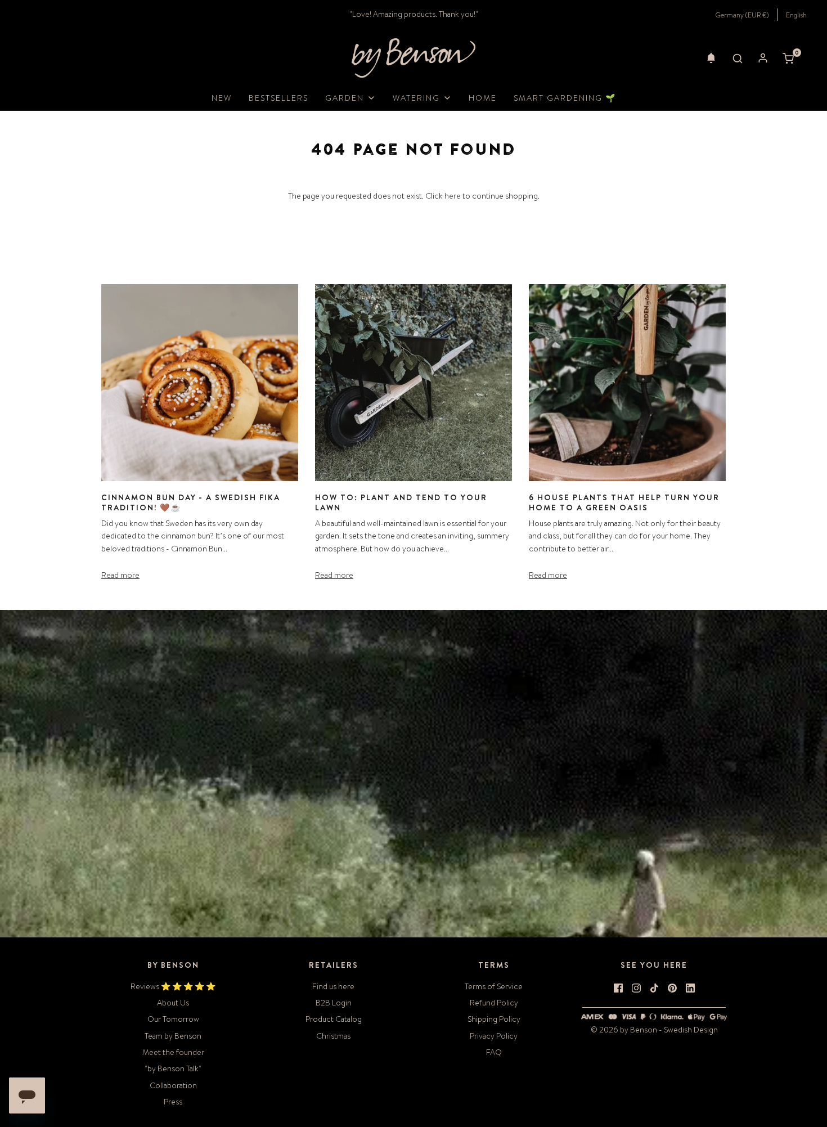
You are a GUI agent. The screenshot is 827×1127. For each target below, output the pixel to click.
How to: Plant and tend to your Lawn (401, 502)
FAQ (494, 1052)
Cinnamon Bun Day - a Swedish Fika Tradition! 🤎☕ (190, 502)
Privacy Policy (494, 1035)
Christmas (333, 1035)
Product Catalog (333, 1019)
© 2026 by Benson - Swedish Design (654, 1029)
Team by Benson (173, 1035)
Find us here (333, 986)
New (222, 98)
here (452, 195)
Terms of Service (494, 986)
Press (173, 1101)
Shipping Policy (494, 1019)
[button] (711, 58)
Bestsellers (278, 98)
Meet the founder (173, 1052)
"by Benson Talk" (173, 1068)
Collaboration (173, 1085)
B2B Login (334, 1002)
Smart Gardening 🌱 (565, 98)
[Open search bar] (737, 58)
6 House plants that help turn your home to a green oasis (624, 502)
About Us (173, 1002)
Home (483, 98)
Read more (120, 575)
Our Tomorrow (173, 1019)
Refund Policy (494, 1002)
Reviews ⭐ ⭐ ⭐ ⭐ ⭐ (173, 986)
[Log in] (763, 58)
